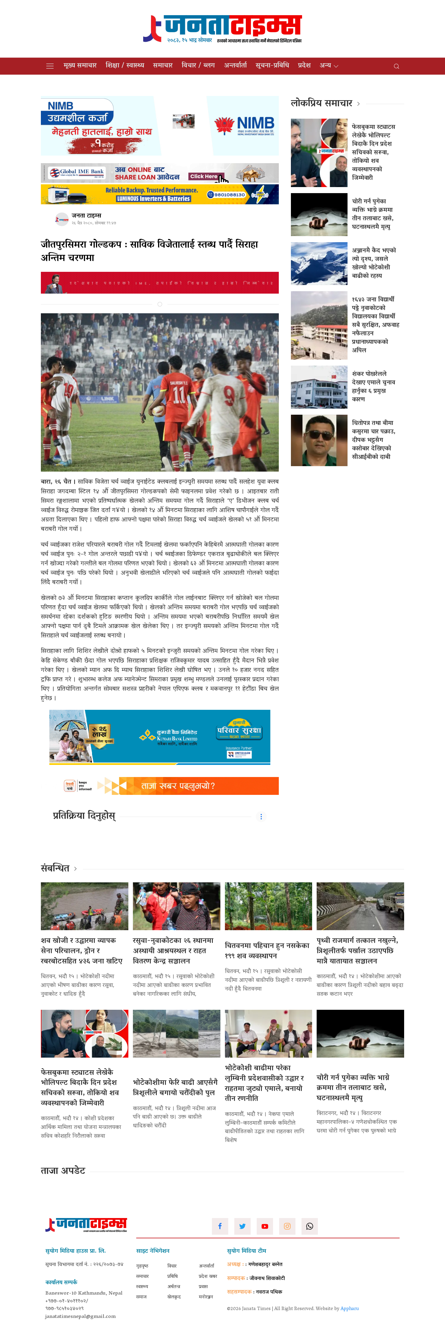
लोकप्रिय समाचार (321, 104)
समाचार (163, 66)
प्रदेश (304, 66)
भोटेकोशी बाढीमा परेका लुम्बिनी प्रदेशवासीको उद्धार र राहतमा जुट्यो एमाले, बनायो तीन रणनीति (264, 1084)
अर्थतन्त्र (173, 1287)
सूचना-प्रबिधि (272, 66)
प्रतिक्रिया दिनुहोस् (84, 817)
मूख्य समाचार (80, 66)
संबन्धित (55, 869)
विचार (171, 1266)
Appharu (350, 1309)
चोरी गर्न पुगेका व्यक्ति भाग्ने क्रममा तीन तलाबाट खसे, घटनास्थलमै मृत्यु (373, 214)
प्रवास (203, 1287)
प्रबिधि (172, 1276)
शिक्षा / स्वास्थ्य (125, 66)
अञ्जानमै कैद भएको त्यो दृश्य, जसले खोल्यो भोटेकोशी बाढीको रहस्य (374, 263)
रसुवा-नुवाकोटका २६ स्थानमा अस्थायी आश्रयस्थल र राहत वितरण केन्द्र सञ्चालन (173, 951)
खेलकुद (174, 1297)
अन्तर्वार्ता (235, 66)
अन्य (325, 66)
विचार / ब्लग (198, 66)
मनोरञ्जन (206, 1297)
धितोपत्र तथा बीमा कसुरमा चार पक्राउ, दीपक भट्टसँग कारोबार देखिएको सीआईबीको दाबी (373, 440)
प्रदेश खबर (208, 1276)
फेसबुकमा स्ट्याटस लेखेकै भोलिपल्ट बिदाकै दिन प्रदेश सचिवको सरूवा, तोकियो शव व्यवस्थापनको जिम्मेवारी (373, 153)
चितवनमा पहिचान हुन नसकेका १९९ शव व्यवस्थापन (267, 951)
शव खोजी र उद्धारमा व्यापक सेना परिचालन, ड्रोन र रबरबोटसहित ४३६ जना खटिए (81, 951)
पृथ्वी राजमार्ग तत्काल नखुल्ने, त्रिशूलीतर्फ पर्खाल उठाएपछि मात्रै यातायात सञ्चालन (357, 951)
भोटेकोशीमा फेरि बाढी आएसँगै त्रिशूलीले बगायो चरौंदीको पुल (175, 1088)
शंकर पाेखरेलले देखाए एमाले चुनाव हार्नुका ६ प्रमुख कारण (373, 387)
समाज (141, 1297)
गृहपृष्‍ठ (142, 1266)
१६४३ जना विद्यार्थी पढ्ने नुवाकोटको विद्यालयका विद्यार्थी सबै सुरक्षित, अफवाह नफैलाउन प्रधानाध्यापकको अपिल (375, 325)
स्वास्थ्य (142, 1287)
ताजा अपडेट (63, 1172)
